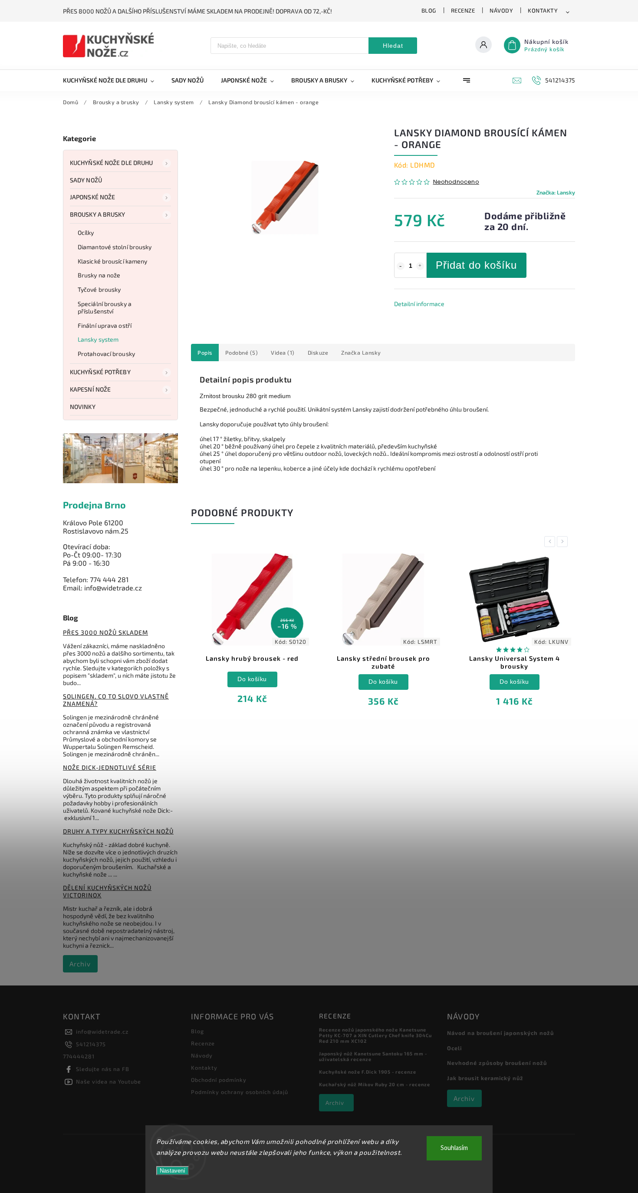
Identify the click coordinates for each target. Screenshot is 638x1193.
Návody (501, 10)
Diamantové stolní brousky (115, 246)
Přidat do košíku (476, 265)
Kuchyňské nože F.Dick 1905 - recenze (367, 1071)
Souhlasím (454, 1148)
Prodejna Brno (94, 504)
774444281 (79, 1056)
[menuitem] (113, 80)
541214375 (91, 1044)
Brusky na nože (99, 275)
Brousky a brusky (97, 214)
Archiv (80, 964)
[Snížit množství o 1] (401, 266)
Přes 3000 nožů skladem (105, 632)
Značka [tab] (361, 352)
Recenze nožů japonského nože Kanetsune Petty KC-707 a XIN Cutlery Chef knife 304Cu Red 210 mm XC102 (375, 1035)
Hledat (393, 45)
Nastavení (172, 1170)
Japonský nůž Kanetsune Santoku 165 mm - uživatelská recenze (373, 1056)
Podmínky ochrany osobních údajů (239, 1091)
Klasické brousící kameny (112, 261)
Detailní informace (419, 303)
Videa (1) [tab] (283, 352)
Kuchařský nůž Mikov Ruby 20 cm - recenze (374, 1084)
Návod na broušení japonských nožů (500, 1032)
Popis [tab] (204, 352)
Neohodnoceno (456, 182)
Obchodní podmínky (219, 1079)
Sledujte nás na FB (102, 1068)
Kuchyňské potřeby (100, 372)
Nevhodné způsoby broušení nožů (497, 1062)
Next (564, 541)
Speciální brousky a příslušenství (105, 307)
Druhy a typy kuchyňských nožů (118, 831)
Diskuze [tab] (318, 352)
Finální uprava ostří (105, 325)
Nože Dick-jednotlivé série (109, 767)
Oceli (454, 1048)
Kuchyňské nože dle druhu (111, 162)
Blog (428, 10)
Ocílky (86, 232)
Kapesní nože (90, 389)
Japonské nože (92, 197)
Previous (551, 541)
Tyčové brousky (99, 289)
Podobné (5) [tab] (241, 352)
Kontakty (543, 10)
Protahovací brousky (106, 353)
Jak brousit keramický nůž (485, 1077)
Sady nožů (86, 180)
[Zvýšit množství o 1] (420, 266)
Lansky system (98, 339)
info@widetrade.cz (102, 1031)
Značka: (555, 192)
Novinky (82, 406)
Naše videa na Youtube (108, 1081)
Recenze (463, 10)
